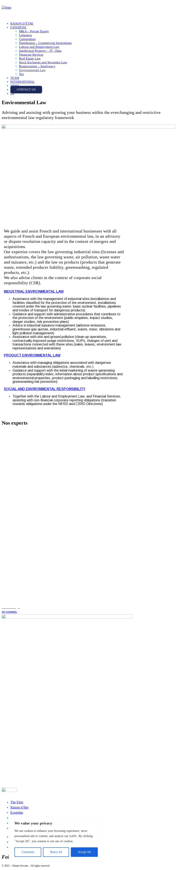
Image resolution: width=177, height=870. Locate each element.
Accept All (84, 852)
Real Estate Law (30, 58)
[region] (56, 838)
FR (12, 93)
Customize (28, 852)
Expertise (16, 812)
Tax (21, 74)
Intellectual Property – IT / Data (40, 50)
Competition (27, 39)
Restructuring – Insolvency (37, 66)
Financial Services (31, 54)
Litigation (25, 35)
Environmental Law (32, 70)
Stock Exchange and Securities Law (43, 62)
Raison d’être (19, 807)
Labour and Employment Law (39, 47)
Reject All (56, 852)
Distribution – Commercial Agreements (45, 43)
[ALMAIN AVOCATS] (88, 10)
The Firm (16, 802)
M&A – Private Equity (34, 31)
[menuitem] (92, 23)
